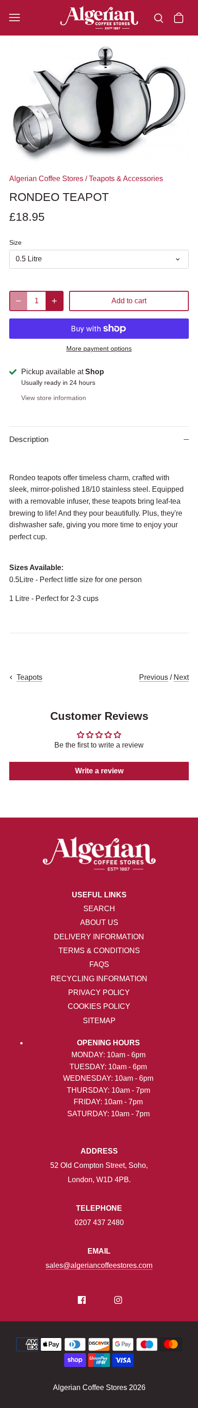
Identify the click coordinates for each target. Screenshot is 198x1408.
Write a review (99, 771)
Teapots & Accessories (126, 179)
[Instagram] (118, 1299)
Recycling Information (99, 979)
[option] (99, 102)
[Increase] (54, 301)
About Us (99, 922)
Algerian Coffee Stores (46, 179)
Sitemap (99, 1021)
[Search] (158, 17)
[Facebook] (82, 1299)
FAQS (99, 964)
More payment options (99, 348)
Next (181, 677)
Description (28, 439)
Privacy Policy (99, 992)
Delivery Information (99, 937)
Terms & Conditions (99, 950)
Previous (153, 677)
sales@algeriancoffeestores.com (99, 1265)
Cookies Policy (99, 1006)
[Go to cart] (178, 17)
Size (15, 242)
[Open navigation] (14, 17)
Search (99, 909)
